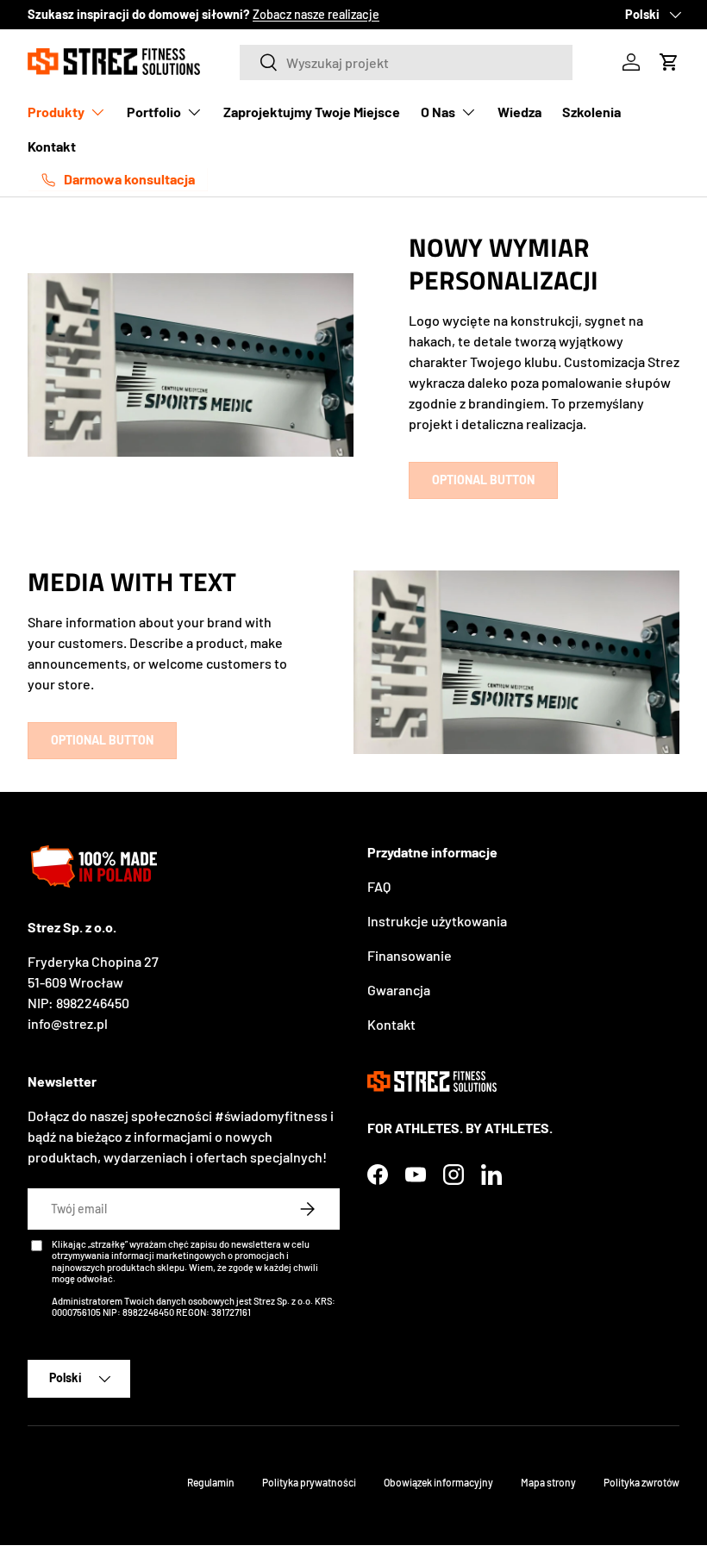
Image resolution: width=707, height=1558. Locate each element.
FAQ (379, 886)
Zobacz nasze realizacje (316, 14)
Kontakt (52, 146)
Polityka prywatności (309, 1482)
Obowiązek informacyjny (438, 1482)
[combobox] (406, 62)
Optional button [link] (483, 479)
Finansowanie (409, 955)
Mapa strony (548, 1482)
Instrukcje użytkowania (437, 921)
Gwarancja (398, 990)
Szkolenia (591, 111)
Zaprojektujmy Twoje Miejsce (311, 111)
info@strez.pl (68, 1023)
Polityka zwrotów (641, 1482)
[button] (669, 62)
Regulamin (211, 1482)
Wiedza (519, 111)
